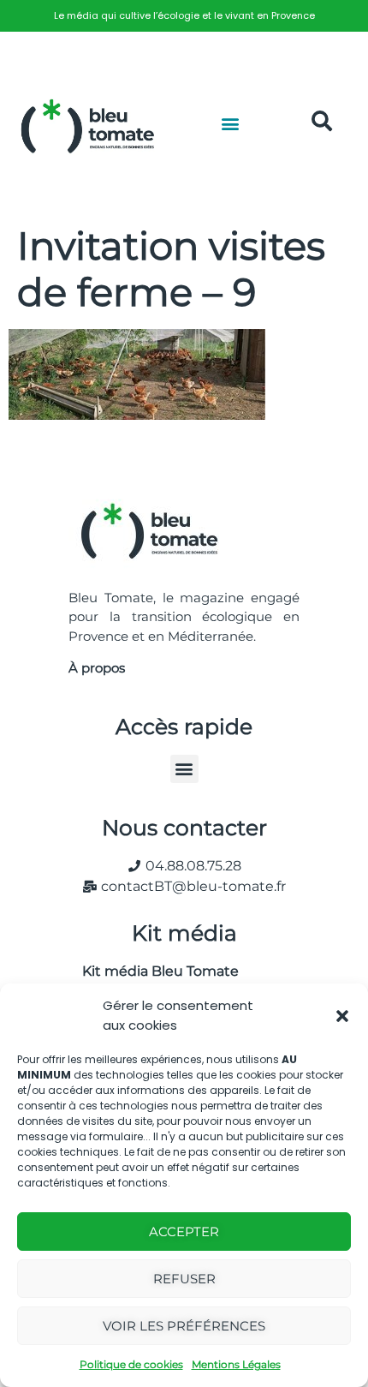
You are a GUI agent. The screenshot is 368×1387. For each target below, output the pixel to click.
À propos (96, 668)
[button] (342, 1016)
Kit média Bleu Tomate (153, 971)
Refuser (184, 1278)
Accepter (184, 1231)
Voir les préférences (184, 1326)
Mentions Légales (236, 1364)
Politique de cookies (131, 1364)
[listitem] (184, 16)
